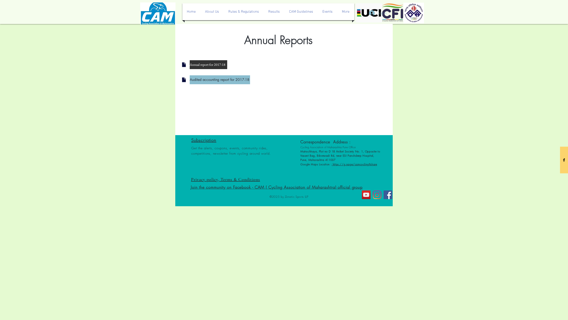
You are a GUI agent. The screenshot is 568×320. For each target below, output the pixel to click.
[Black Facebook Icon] (564, 160)
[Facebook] (388, 194)
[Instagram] (377, 194)
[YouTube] (366, 194)
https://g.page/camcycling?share (354, 164)
